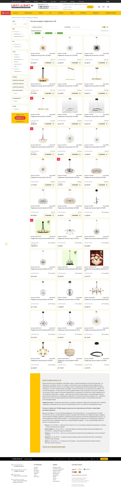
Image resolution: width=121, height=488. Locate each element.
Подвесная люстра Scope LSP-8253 (68, 238)
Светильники (18, 34)
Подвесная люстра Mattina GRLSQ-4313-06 (96, 269)
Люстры (24, 17)
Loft (15, 101)
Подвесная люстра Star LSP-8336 (67, 55)
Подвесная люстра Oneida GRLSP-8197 (96, 238)
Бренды (73, 1)
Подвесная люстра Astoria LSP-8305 (41, 360)
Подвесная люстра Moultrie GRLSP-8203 (70, 269)
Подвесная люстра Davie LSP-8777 (41, 177)
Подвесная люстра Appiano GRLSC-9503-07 (68, 361)
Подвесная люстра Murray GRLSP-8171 (42, 147)
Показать (19, 118)
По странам (36, 470)
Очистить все (104, 30)
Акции (35, 475)
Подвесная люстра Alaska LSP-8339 (41, 208)
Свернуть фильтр (37, 27)
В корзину (48, 62)
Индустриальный (19, 59)
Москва (46, 4)
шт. (94, 459)
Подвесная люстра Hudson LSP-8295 (69, 299)
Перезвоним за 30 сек (68, 4)
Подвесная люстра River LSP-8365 (68, 86)
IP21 (16, 93)
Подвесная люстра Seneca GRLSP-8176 (42, 238)
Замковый (17, 57)
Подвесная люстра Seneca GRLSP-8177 (42, 86)
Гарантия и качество (57, 470)
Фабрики (36, 468)
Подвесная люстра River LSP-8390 (68, 116)
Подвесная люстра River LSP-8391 (94, 116)
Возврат (36, 1)
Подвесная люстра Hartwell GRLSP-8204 (96, 299)
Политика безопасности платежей (79, 475)
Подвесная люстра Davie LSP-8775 (94, 147)
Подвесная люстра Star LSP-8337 (94, 55)
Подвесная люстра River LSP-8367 (41, 116)
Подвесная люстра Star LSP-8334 (41, 55)
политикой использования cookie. (79, 481)
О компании (38, 464)
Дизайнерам (63, 1)
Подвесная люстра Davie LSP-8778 (94, 330)
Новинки (36, 473)
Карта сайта (36, 476)
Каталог (7, 13)
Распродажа (36, 472)
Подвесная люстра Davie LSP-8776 (68, 147)
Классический (18, 64)
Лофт (16, 66)
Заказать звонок (28, 459)
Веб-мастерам (56, 473)
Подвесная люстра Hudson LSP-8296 (95, 360)
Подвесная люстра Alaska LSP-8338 (95, 177)
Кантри (16, 61)
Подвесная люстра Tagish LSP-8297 (95, 208)
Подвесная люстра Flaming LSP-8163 (69, 330)
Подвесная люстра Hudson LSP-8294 (42, 299)
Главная (13, 17)
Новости (55, 478)
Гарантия (27, 1)
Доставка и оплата (16, 1)
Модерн (37, 33)
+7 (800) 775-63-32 (48, 6)
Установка (53, 1)
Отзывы (44, 1)
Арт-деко (17, 54)
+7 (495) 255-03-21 (48, 8)
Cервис (55, 464)
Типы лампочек (56, 481)
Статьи (54, 479)
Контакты (81, 1)
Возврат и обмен (56, 472)
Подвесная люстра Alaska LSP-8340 (68, 208)
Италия (16, 109)
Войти (108, 1)
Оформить (104, 458)
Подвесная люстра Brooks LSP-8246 (68, 177)
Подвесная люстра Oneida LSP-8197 (42, 269)
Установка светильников (58, 468)
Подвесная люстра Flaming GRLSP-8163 (43, 330)
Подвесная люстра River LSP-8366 (94, 86)
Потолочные (18, 46)
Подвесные (30, 17)
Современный (18, 71)
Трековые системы (19, 36)
